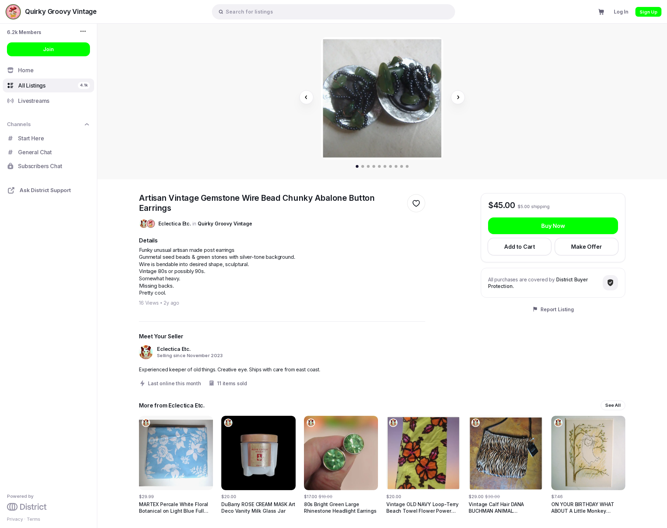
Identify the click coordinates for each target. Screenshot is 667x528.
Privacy (15, 519)
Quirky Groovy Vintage (225, 223)
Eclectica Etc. (174, 223)
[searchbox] (337, 11)
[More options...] (84, 31)
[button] (24, 32)
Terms (33, 519)
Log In (621, 12)
